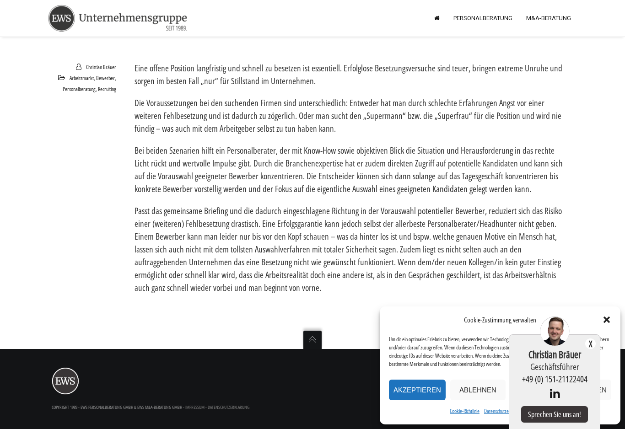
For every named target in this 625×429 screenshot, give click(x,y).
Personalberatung (79, 89)
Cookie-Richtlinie (465, 411)
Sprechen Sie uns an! (554, 414)
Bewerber (105, 78)
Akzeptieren (417, 390)
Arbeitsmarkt (82, 78)
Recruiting (107, 89)
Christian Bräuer (101, 67)
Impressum (195, 407)
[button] (606, 319)
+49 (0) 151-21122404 (554, 379)
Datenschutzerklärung (504, 411)
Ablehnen (477, 390)
